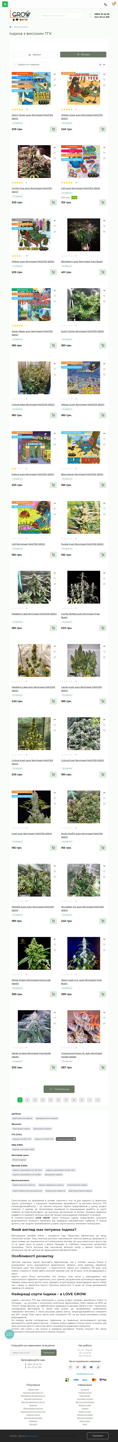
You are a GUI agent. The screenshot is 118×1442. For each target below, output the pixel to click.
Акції (85, 1424)
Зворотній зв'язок (85, 1418)
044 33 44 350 (102, 17)
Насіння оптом (85, 1392)
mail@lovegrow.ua (84, 1374)
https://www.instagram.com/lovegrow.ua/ (70, 1367)
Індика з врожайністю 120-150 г (27, 1170)
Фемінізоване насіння (33, 1408)
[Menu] (5, 4)
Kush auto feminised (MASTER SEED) (32, 833)
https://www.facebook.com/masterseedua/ (84, 1367)
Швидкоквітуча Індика (47, 1118)
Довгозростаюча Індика (80, 1191)
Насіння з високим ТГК (33, 1392)
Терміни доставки (85, 1415)
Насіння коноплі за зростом (33, 1411)
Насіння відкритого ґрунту (33, 1402)
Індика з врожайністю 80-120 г (60, 1170)
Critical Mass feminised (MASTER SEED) (33, 404)
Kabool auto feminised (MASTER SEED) (33, 474)
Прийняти (97, 1436)
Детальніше (31, 1436)
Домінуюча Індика (42, 1128)
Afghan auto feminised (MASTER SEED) (33, 261)
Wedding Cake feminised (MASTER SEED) (34, 614)
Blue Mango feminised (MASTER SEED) (82, 474)
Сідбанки (33, 1421)
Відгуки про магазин (85, 1402)
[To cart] (53, 129)
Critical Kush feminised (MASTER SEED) (82, 760)
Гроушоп (33, 1424)
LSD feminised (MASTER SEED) (28, 544)
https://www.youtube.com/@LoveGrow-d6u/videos (91, 1367)
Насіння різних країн (33, 1418)
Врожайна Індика (53, 1174)
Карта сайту (85, 1421)
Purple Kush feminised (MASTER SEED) (82, 544)
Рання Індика (19, 1160)
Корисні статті (85, 1411)
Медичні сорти (33, 1415)
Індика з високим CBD (23, 1149)
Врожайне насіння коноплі (33, 1396)
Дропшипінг (85, 1396)
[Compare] (55, 85)
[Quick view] (55, 74)
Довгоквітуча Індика (22, 1118)
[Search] (38, 15)
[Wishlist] (55, 79)
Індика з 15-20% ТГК (22, 1139)
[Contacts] (105, 4)
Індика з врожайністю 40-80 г (27, 1174)
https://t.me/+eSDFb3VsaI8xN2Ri (77, 1367)
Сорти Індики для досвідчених (27, 1191)
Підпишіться (48, 1352)
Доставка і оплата (85, 1399)
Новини (84, 1408)
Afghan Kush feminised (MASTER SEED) (82, 404)
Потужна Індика (65, 1139)
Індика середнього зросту (51, 1185)
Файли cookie (85, 1405)
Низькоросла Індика (77, 1185)
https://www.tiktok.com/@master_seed (98, 1367)
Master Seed (33, 1389)
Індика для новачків (55, 1191)
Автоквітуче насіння (33, 1399)
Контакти (85, 1389)
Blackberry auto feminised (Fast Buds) (82, 261)
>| (98, 1100)
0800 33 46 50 (102, 14)
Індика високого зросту (24, 1185)
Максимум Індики (21, 1128)
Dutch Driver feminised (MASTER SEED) (82, 331)
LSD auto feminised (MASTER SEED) (80, 188)
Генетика (33, 1405)
